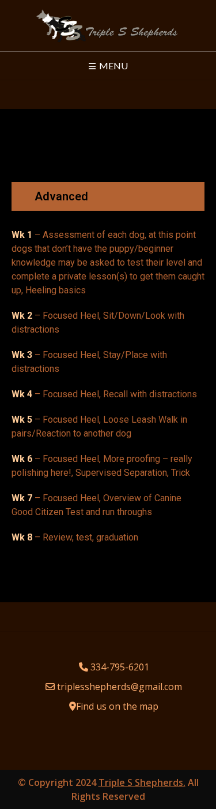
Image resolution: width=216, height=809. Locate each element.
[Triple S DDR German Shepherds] (108, 25)
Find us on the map (117, 706)
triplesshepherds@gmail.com (119, 686)
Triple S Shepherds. (141, 782)
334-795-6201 (119, 667)
